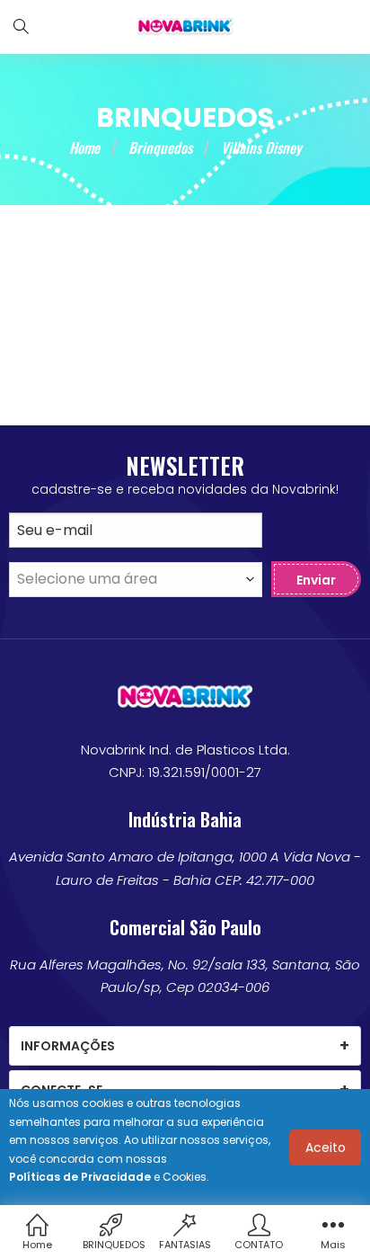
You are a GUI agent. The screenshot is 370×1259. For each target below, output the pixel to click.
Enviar (316, 580)
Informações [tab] (68, 1046)
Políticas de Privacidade (80, 1176)
